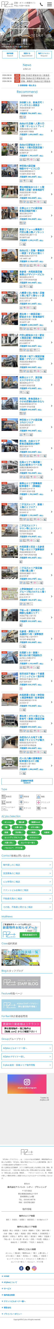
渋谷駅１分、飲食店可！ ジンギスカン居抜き (32, 103)
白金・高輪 (8, 1234)
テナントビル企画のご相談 (15, 890)
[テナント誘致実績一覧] (21, 965)
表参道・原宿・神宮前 (29, 1234)
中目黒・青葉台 (42, 1239)
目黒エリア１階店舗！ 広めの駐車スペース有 (31, 463)
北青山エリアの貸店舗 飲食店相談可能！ (31, 209)
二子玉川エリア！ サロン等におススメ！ (31, 527)
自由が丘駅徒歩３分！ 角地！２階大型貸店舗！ (32, 146)
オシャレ (8, 822)
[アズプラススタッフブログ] (21, 988)
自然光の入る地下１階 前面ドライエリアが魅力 (32, 738)
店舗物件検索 (27, 781)
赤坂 (16, 1234)
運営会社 (7, 1308)
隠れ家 (21, 822)
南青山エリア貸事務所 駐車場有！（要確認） (31, 484)
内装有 (47, 832)
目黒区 (22, 1220)
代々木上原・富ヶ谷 (20, 1239)
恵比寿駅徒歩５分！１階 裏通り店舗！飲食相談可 (32, 188)
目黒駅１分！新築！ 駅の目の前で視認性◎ (31, 654)
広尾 (38, 1231)
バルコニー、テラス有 (13, 848)
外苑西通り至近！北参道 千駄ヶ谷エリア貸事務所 (32, 548)
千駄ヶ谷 (7, 1239)
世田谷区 (30, 1220)
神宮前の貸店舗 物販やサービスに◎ (30, 167)
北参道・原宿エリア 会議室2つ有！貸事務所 (31, 632)
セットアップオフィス (13, 837)
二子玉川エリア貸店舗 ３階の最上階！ (31, 569)
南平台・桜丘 (23, 1236)
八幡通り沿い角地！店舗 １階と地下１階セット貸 (32, 294)
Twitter (28, 1268)
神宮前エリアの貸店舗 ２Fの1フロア (31, 421)
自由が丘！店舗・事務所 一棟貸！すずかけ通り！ (32, 252)
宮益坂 (46, 1236)
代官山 (12, 1236)
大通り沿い (9, 843)
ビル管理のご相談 (11, 881)
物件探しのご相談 (11, 865)
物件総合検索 (9, 1295)
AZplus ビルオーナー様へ (15, 1048)
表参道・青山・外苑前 (11, 1231)
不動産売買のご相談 (12, 898)
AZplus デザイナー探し (14, 1056)
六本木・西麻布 (28, 1231)
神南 (40, 1236)
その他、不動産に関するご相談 (18, 907)
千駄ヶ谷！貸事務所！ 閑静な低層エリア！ (31, 611)
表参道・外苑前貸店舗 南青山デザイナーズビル (32, 273)
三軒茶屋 (23, 1242)
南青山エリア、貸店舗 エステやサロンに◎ (31, 379)
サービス (7, 1289)
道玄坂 (33, 1236)
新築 (6, 832)
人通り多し (19, 827)
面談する (27, 54)
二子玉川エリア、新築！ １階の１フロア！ (32, 505)
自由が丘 (14, 1242)
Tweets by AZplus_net (44, 1099)
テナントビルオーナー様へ (15, 1301)
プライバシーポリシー (13, 1314)
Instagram (34, 1268)
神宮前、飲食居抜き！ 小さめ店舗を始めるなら (32, 400)
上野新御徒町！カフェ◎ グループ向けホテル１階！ (33, 590)
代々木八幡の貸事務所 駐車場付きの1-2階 (31, 759)
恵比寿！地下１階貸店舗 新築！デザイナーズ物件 (32, 357)
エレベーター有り (28, 843)
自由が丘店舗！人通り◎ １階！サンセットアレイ (32, 125)
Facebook (21, 1268)
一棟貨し (33, 832)
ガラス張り (35, 827)
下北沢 (31, 1242)
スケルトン (34, 837)
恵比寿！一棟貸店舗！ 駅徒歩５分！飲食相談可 (32, 315)
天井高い (18, 832)
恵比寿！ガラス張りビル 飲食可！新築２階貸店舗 (32, 717)
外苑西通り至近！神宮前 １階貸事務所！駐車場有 (32, 696)
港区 (7, 1220)
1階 (5, 827)
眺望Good (36, 822)
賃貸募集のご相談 (11, 873)
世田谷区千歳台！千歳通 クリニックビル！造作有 (32, 675)
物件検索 (10, 54)
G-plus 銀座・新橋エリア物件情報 (19, 1065)
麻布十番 (45, 1231)
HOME (6, 1276)
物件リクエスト (44, 54)
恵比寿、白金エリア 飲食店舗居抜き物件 (30, 442)
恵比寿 (5, 1236)
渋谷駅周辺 (44, 1234)
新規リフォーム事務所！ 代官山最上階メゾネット (32, 230)
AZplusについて (10, 1282)
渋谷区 (14, 1220)
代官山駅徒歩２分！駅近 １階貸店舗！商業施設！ (32, 336)
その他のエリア (42, 1220)
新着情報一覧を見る (28, 85)
